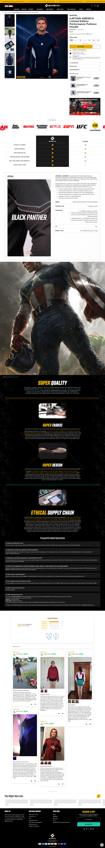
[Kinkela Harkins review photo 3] (46, 691)
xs (71, 40)
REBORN (55, 816)
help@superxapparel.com (88, 605)
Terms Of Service (34, 826)
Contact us (32, 816)
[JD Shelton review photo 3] (46, 762)
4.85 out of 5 (29, 624)
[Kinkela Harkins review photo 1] (52, 673)
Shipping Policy (33, 820)
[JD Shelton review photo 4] (49, 762)
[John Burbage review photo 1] (25, 673)
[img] (16, 652)
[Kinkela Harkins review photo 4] (77, 701)
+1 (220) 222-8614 (52, 841)
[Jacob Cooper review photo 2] (14, 758)
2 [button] (51, 791)
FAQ (30, 818)
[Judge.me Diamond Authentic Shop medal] (49, 636)
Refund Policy (33, 824)
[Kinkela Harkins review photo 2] (42, 691)
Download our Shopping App (61, 822)
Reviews (55, 818)
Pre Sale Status (33, 814)
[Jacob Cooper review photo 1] (25, 735)
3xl (98, 40)
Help (54, 820)
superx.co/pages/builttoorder (13, 553)
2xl (94, 40)
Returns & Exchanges (35, 822)
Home (6, 12)
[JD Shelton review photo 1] (52, 744)
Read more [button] (43, 710)
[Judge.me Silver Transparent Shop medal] (56, 636)
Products (9, 12)
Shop (54, 814)
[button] (72, 29)
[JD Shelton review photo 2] (42, 762)
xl (89, 40)
